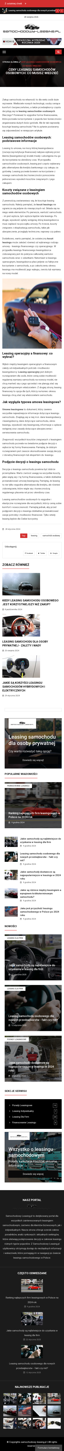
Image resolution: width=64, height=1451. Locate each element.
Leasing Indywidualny (23, 1111)
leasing (34, 536)
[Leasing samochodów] (32, 41)
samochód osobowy (51, 536)
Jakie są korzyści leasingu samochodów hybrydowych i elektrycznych (23, 686)
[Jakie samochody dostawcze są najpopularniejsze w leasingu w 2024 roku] (4, 10)
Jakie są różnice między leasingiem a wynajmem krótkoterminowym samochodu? (40, 893)
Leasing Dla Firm (15, 938)
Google (54, 553)
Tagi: (24, 536)
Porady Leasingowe (16, 1039)
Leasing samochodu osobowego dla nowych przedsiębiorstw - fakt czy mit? (40, 857)
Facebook (29, 553)
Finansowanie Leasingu (18, 786)
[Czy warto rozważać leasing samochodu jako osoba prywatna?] (33, 743)
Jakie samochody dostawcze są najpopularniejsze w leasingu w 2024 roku (40, 875)
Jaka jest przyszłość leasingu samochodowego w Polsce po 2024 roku (39, 912)
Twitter (42, 553)
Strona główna (10, 62)
